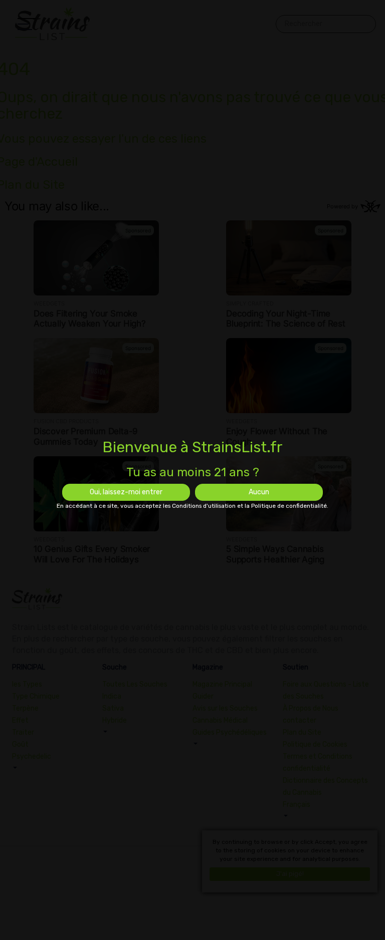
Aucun (259, 492)
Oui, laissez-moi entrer (126, 492)
